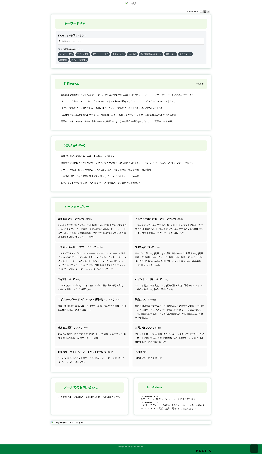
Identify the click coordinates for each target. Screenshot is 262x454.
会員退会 (111, 233)
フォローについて (82, 265)
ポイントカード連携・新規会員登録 (88, 229)
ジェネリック (116, 334)
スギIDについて (69, 279)
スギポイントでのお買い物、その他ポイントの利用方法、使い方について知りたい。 (102, 183)
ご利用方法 (94, 225)
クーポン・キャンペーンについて (94, 269)
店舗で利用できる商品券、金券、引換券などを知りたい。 (89, 156)
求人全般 (155, 358)
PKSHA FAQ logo (203, 451)
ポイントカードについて (151, 279)
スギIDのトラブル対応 (77, 289)
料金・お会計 (99, 334)
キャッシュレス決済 (176, 334)
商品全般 (171, 338)
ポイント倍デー (84, 358)
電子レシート (85, 237)
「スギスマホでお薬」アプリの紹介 (155, 225)
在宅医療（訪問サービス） (82, 338)
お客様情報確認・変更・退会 (74, 309)
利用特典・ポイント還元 (175, 261)
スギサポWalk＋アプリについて (76, 253)
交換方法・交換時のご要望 (184, 306)
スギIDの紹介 (64, 285)
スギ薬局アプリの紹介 (71, 225)
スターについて (106, 253)
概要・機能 (66, 306)
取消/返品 (152, 261)
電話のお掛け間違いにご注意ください (177, 408)
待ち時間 (81, 334)
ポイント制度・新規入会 (150, 285)
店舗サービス (189, 338)
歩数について (97, 257)
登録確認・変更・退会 (180, 285)
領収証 (156, 338)
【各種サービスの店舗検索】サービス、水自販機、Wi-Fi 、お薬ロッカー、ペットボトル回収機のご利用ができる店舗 (118, 115)
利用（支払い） (192, 257)
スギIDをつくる (82, 285)
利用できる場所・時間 (168, 253)
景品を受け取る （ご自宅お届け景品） (164, 313)
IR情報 (141, 358)
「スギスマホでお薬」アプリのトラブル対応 (160, 233)
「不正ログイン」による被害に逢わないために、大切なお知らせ (172, 405)
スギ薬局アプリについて (75, 219)
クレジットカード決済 (148, 334)
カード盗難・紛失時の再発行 (107, 306)
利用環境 (190, 253)
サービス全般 (144, 253)
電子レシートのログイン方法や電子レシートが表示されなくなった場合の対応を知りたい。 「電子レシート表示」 (117, 121)
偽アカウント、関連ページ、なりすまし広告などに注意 (168, 399)
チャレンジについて (101, 261)
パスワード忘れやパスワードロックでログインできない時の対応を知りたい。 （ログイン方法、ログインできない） (118, 101)
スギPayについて (147, 247)
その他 (141, 352)
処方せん (65, 334)
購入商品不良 (157, 342)
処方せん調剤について (73, 327)
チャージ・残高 (168, 257)
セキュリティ (151, 265)
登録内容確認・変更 (90, 233)
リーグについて (77, 261)
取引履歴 (139, 261)
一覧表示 (199, 84)
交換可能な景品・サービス (150, 306)
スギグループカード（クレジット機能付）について (89, 299)
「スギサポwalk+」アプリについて (80, 247)
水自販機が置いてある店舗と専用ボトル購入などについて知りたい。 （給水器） (101, 176)
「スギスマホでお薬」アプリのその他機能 (180, 229)
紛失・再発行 (164, 289)
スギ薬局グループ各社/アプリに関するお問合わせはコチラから (89, 397)
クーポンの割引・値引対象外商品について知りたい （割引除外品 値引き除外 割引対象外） (108, 169)
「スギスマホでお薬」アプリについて (159, 219)
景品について (145, 299)
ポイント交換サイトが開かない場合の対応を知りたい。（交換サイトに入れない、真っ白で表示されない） (113, 108)
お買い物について (148, 327)
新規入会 (82, 306)
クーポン (65, 358)
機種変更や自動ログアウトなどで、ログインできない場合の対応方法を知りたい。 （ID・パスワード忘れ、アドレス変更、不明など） (127, 95)
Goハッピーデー (106, 358)
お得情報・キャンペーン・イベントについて (85, 352)
